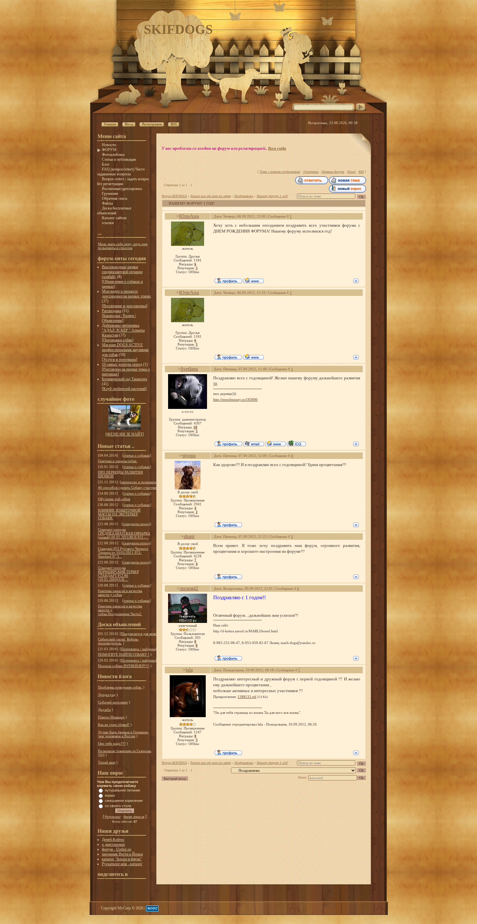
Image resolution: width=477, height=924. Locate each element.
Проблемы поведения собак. (120, 687)
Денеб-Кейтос (113, 839)
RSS (361, 171)
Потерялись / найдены (138, 649)
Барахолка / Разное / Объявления (119, 318)
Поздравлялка (243, 196)
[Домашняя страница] (253, 280)
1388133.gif (247, 697)
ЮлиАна (189, 216)
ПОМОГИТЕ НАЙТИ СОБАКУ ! (123, 654)
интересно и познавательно (142, 482)
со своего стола (118, 806)
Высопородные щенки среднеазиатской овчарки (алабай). (122, 272)
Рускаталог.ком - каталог (122, 864)
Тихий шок (106, 762)
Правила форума (333, 171)
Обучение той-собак (114, 499)
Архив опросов (134, 816)
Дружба (104, 710)
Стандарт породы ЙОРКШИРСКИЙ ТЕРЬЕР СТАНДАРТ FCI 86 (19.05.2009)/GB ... (118, 573)
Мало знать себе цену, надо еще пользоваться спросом (123, 246)
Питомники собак (117, 340)
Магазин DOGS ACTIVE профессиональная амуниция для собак (125, 350)
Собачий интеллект (113, 702)
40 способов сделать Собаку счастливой (129, 487)
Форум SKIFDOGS (174, 196)
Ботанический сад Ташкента (124, 379)
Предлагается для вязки (139, 634)
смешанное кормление (124, 801)
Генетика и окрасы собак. (117, 461)
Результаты (112, 816)
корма (110, 795)
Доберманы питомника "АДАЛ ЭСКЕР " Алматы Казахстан (123, 330)
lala (189, 670)
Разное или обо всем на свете (210, 196)
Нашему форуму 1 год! (272, 196)
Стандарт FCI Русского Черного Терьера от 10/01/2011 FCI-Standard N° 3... (123, 552)
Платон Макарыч (111, 717)
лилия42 (189, 588)
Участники (311, 171)
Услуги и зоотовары (119, 359)
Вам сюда (277, 148)
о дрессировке (113, 844)
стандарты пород (136, 524)
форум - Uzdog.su (116, 849)
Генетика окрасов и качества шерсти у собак (120, 593)
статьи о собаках (137, 455)
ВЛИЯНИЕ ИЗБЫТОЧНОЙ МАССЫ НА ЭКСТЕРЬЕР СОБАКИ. (119, 514)
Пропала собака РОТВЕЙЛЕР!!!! (123, 666)
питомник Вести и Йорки (122, 854)
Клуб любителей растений (124, 388)
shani (189, 536)
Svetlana (189, 369)
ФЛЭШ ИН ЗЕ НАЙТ (124, 434)
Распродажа (111, 311)
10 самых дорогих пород (122, 364)
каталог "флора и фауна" (122, 859)
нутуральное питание (122, 790)
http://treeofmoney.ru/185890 (235, 399)
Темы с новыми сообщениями (280, 171)
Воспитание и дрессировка (124, 306)
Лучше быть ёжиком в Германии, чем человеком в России (123, 734)
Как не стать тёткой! (113, 725)
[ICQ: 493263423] (296, 443)
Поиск (351, 171)
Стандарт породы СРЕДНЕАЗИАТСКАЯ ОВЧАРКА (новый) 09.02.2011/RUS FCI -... (124, 533)
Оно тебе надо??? (112, 743)
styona (189, 455)
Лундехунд (107, 695)
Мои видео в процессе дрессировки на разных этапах (126, 293)
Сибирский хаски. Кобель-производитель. (118, 641)
